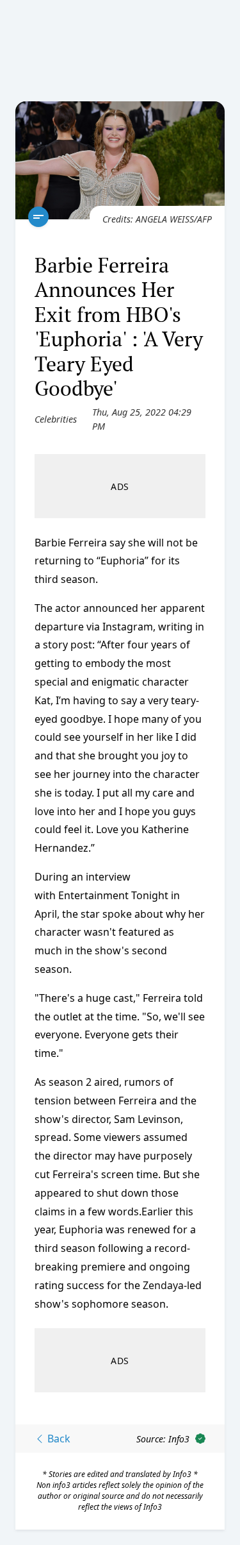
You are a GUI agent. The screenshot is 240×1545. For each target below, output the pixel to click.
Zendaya (163, 1285)
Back (57, 1438)
